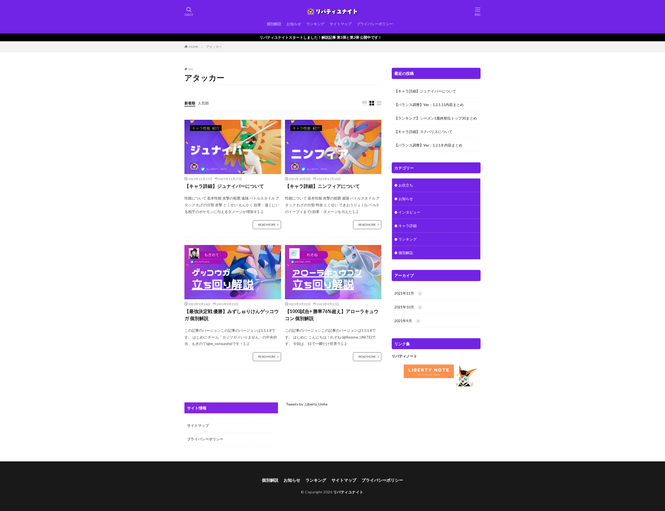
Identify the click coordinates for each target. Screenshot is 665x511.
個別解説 (274, 24)
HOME (193, 47)
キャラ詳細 (407, 225)
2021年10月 (407, 307)
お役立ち (405, 185)
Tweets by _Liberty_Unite (307, 404)
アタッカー (214, 47)
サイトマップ (340, 24)
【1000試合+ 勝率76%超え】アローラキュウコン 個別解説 (331, 314)
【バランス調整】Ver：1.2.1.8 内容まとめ (428, 145)
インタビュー (409, 212)
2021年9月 (406, 320)
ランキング (315, 24)
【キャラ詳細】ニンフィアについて (322, 186)
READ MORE (267, 225)
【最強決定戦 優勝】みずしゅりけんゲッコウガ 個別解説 (231, 314)
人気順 (203, 103)
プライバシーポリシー (375, 24)
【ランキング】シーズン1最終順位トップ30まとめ (435, 118)
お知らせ (294, 24)
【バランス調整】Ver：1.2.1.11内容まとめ (429, 104)
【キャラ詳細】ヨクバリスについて (423, 131)
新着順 (189, 103)
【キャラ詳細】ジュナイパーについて (224, 186)
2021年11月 (407, 293)
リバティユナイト (348, 492)
